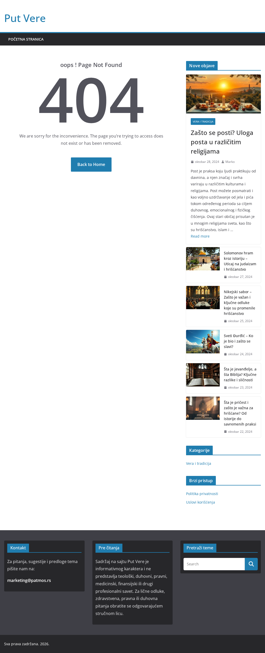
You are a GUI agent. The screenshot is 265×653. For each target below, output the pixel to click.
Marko (230, 162)
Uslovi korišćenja (200, 502)
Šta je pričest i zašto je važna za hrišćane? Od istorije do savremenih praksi (240, 413)
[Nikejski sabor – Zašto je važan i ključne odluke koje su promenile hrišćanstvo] (203, 306)
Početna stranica (25, 39)
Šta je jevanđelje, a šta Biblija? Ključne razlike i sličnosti (240, 374)
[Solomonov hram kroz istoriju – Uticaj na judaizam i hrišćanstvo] (203, 265)
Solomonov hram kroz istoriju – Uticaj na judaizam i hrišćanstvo (240, 261)
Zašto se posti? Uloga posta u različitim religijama (222, 141)
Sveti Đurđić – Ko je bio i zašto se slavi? (238, 341)
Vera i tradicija (203, 121)
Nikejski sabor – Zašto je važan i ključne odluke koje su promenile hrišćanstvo (239, 302)
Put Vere (25, 18)
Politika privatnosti (202, 493)
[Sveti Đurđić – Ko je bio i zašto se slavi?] (203, 345)
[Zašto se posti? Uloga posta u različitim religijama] (223, 94)
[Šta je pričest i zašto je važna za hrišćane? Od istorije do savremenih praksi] (203, 417)
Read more (200, 236)
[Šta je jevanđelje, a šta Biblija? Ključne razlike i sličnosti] (203, 378)
